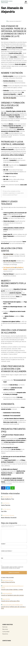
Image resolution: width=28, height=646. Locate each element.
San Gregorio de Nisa (9, 267)
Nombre (3, 543)
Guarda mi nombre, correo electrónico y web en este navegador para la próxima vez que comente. (12, 568)
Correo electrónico (6, 551)
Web (2, 558)
